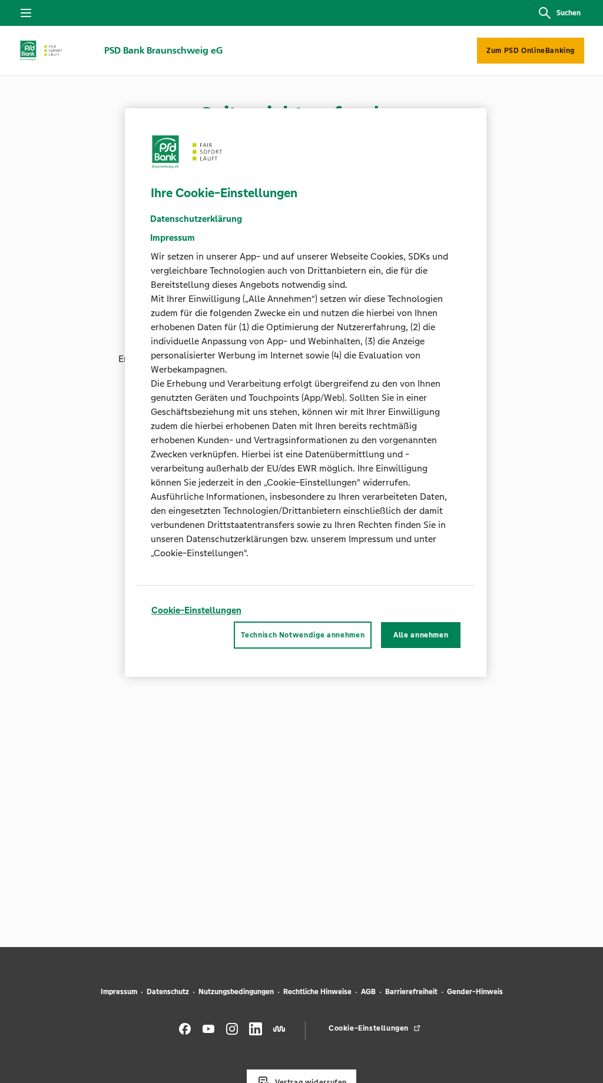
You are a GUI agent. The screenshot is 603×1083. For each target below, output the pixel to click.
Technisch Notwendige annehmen (303, 635)
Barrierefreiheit (411, 991)
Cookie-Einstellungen (196, 610)
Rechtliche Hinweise (317, 991)
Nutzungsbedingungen (236, 991)
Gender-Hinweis (475, 991)
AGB (368, 991)
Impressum (119, 991)
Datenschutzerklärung (196, 218)
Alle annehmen (420, 635)
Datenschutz (168, 991)
